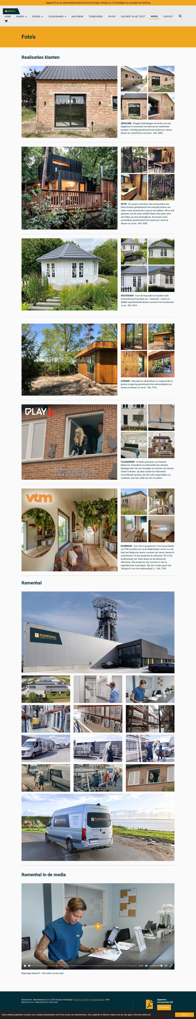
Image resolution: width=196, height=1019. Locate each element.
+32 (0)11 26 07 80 (81, 1000)
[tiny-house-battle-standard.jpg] (134, 501)
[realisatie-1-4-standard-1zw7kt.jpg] (134, 251)
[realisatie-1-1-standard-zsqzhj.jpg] (161, 278)
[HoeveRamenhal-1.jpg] (161, 79)
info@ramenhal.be (97, 1000)
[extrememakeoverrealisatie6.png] (161, 445)
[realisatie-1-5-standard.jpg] (134, 278)
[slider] (83, 965)
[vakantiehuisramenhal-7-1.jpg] (134, 336)
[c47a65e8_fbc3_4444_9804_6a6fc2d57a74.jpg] (134, 187)
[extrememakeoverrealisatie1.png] (134, 445)
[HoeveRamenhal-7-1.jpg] (161, 106)
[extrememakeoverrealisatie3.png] (161, 417)
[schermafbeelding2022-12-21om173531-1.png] (134, 529)
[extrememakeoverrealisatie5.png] (134, 417)
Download (164, 1007)
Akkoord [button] (184, 1015)
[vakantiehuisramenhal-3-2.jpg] (161, 336)
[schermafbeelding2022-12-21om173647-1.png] (161, 501)
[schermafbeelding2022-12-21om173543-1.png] (161, 529)
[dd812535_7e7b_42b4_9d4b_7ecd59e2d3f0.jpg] (161, 187)
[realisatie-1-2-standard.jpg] (161, 251)
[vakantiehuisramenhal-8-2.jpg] (134, 364)
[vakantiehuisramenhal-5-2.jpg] (161, 364)
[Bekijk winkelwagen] (6, 21)
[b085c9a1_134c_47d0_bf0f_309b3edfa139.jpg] (161, 159)
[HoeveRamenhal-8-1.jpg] (134, 79)
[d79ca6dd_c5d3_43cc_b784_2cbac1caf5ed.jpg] (134, 159)
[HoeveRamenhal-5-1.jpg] (134, 106)
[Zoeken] (180, 16)
